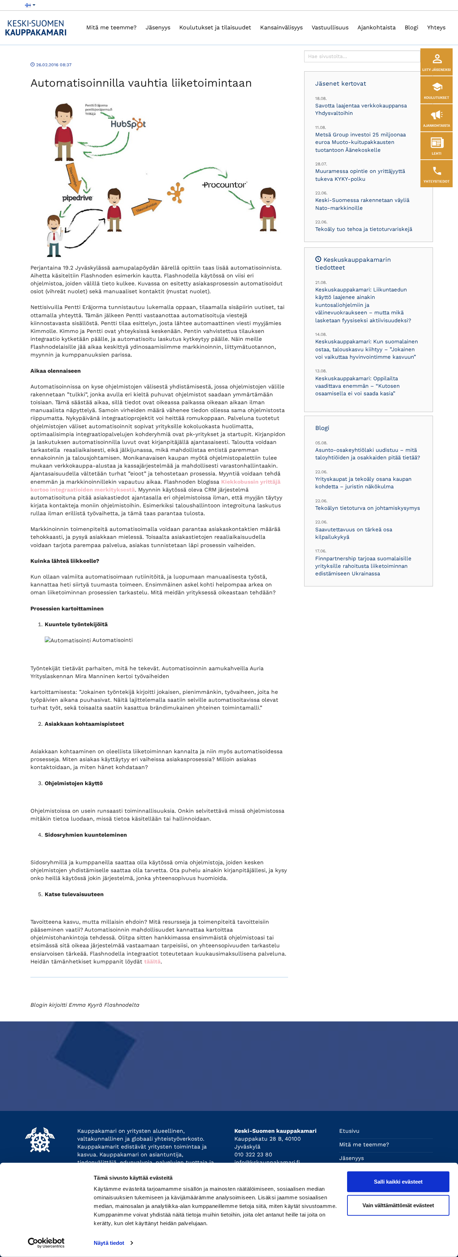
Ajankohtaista (376, 27)
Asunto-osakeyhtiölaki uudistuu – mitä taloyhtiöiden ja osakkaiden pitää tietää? (367, 454)
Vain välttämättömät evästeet (398, 1205)
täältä (152, 961)
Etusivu (349, 1131)
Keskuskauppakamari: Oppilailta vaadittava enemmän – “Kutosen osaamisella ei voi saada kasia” (357, 386)
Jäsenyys (158, 27)
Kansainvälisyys (281, 27)
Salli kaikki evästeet (398, 1182)
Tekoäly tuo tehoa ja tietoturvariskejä (363, 229)
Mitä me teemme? (111, 27)
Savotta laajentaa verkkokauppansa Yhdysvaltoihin (361, 109)
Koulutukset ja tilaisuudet (215, 27)
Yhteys (436, 27)
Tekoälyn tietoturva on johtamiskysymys (367, 508)
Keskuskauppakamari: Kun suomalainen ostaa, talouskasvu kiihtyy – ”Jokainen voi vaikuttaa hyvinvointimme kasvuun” (366, 349)
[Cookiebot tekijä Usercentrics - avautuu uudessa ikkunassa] (46, 1243)
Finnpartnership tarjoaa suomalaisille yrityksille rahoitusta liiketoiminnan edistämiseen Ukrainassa (363, 566)
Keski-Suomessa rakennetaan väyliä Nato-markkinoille (362, 204)
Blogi (411, 27)
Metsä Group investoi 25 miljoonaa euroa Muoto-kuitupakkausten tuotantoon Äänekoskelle (360, 142)
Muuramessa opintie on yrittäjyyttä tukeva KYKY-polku (360, 175)
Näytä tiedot (109, 1243)
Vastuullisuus (330, 27)
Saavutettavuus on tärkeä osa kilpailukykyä (353, 533)
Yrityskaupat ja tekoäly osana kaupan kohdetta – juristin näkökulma (363, 483)
